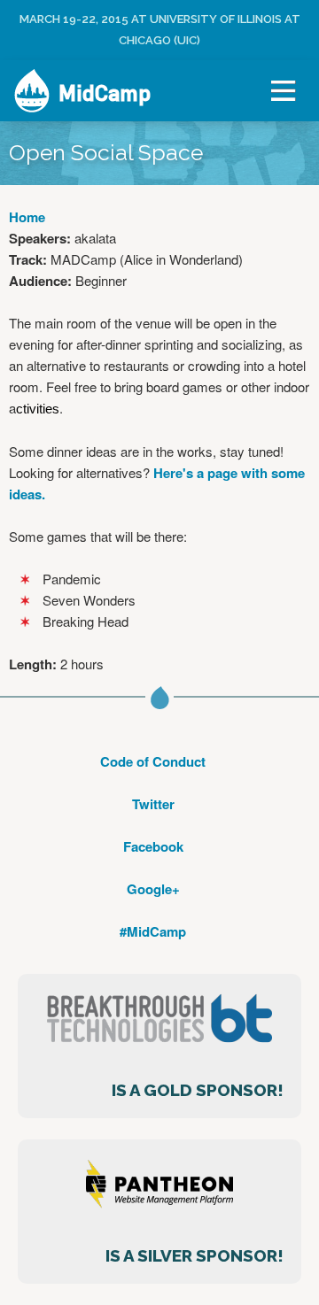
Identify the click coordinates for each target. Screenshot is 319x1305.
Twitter (153, 804)
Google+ (153, 889)
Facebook (153, 846)
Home (27, 217)
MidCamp (104, 93)
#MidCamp (153, 931)
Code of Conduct (153, 761)
